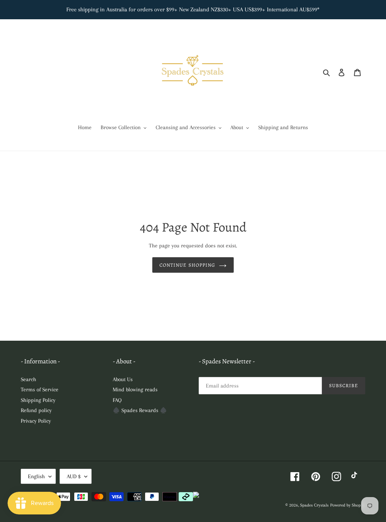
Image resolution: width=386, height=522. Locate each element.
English (36, 476)
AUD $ (74, 476)
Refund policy (36, 410)
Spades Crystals (314, 505)
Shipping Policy (38, 400)
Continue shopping (187, 265)
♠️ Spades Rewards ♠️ (140, 410)
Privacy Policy (36, 421)
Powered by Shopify (347, 505)
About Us (123, 379)
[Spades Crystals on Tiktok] (356, 476)
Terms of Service (39, 389)
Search (28, 379)
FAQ (117, 400)
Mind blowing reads (135, 389)
